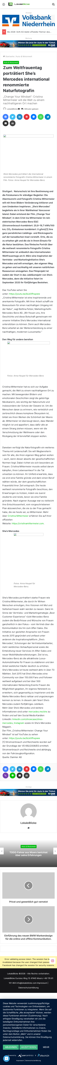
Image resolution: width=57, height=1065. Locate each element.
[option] (28, 851)
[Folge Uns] (52, 960)
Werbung (28, 38)
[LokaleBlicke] (19, 4)
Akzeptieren (28, 1047)
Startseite (9, 56)
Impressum (42, 983)
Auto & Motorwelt (24, 56)
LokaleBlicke (12, 109)
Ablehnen (11, 1047)
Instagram (19, 723)
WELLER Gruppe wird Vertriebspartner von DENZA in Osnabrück (28, 854)
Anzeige (29, 13)
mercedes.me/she (37, 711)
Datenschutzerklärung (28, 987)
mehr (46, 1047)
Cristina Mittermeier (18, 515)
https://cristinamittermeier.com (28, 523)
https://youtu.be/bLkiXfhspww (24, 293)
